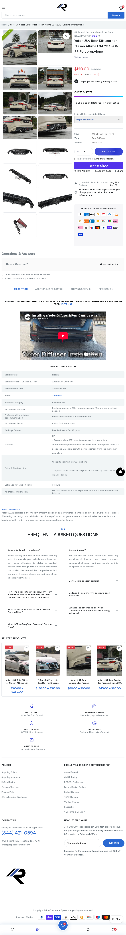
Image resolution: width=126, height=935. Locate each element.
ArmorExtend (71, 772)
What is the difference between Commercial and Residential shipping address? (89, 610)
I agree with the (95, 158)
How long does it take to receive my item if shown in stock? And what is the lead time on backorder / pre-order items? (30, 594)
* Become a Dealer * (74, 811)
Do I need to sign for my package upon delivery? (89, 594)
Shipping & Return (81, 289)
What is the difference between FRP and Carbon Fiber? (29, 611)
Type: (77, 138)
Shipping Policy (9, 772)
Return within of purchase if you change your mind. (99, 192)
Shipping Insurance (11, 777)
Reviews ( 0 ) (106, 289)
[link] (26, 648)
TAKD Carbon (71, 797)
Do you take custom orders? (84, 580)
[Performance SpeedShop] (62, 8)
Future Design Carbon (75, 787)
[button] (98, 92)
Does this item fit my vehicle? (24, 550)
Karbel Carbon (71, 792)
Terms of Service (10, 787)
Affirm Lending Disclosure (14, 797)
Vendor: (78, 142)
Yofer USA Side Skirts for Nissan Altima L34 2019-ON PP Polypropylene (17, 681)
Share (120, 170)
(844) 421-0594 (19, 833)
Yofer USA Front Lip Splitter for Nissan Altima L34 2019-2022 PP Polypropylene (48, 681)
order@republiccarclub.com (16, 844)
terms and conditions (103, 158)
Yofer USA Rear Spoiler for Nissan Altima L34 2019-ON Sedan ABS (110, 681)
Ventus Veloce (71, 802)
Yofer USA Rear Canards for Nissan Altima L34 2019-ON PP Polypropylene (79, 681)
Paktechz (69, 806)
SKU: (76, 133)
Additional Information (49, 289)
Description (21, 289)
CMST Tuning (70, 777)
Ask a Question (110, 264)
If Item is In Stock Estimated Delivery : (93, 184)
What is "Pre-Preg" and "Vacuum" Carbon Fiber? (30, 625)
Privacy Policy (9, 792)
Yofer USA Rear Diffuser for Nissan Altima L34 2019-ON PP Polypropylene (96, 46)
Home (5, 24)
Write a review (81, 57)
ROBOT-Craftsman (73, 782)
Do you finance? (77, 550)
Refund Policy (8, 782)
